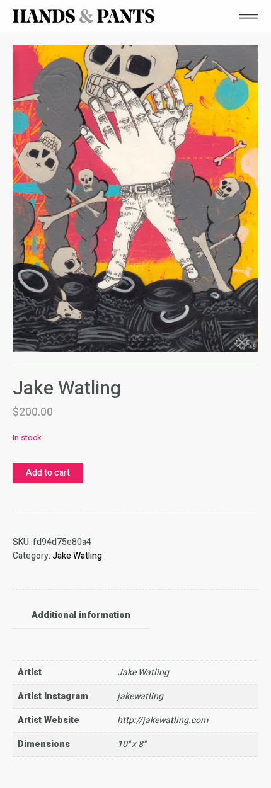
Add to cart (48, 472)
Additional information (81, 615)
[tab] (81, 615)
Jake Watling (77, 555)
